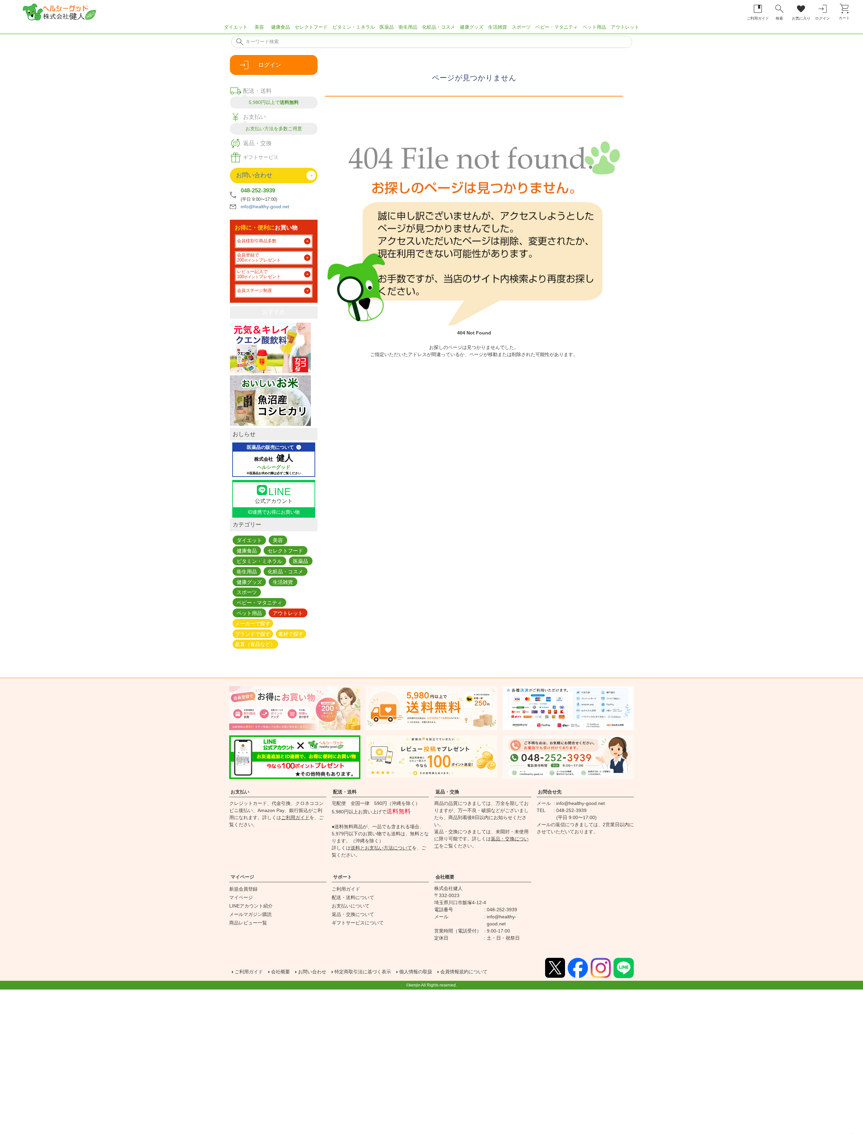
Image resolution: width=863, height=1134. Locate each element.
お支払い (240, 791)
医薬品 (387, 27)
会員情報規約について (463, 971)
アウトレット (625, 27)
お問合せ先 (550, 791)
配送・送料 (345, 791)
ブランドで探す (252, 634)
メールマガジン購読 (250, 914)
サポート (342, 877)
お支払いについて (350, 906)
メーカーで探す (252, 623)
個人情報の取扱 (415, 971)
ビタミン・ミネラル (353, 27)
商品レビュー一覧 (248, 922)
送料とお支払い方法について (381, 847)
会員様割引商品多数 (256, 241)
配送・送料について (353, 897)
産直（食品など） (255, 644)
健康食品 (280, 27)
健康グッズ (471, 27)
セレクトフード (311, 27)
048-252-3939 (258, 190)
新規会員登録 (243, 889)
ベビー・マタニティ (556, 27)
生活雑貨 (497, 27)
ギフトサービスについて (358, 922)
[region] (431, 29)
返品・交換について (353, 914)
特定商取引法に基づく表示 (362, 971)
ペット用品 (594, 27)
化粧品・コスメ (438, 27)
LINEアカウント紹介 (251, 906)
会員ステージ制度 (254, 290)
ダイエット (235, 27)
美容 (259, 27)
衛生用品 (407, 27)
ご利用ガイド (295, 817)
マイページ (242, 877)
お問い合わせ (312, 971)
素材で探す (290, 634)
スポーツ (521, 27)
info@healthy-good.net (265, 206)
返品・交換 (447, 791)
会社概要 (445, 877)
